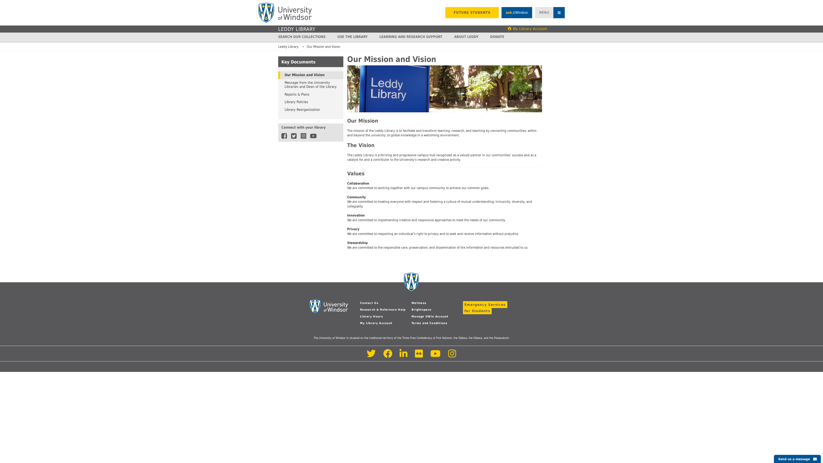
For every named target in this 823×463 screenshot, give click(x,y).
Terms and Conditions (429, 323)
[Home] (285, 13)
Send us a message (794, 459)
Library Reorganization (302, 110)
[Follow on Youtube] (435, 356)
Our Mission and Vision (323, 47)
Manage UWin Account (430, 316)
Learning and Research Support (410, 37)
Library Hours (371, 316)
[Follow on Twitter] (371, 356)
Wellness (419, 303)
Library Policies (296, 102)
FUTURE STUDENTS (472, 13)
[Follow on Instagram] (452, 356)
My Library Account (530, 29)
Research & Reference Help (383, 309)
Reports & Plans (297, 94)
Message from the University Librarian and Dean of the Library (311, 85)
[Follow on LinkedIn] (403, 356)
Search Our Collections (302, 37)
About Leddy (466, 37)
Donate (497, 37)
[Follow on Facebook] (388, 356)
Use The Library (352, 37)
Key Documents (298, 62)
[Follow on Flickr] (419, 356)
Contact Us (369, 303)
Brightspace (421, 309)
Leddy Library (296, 29)
